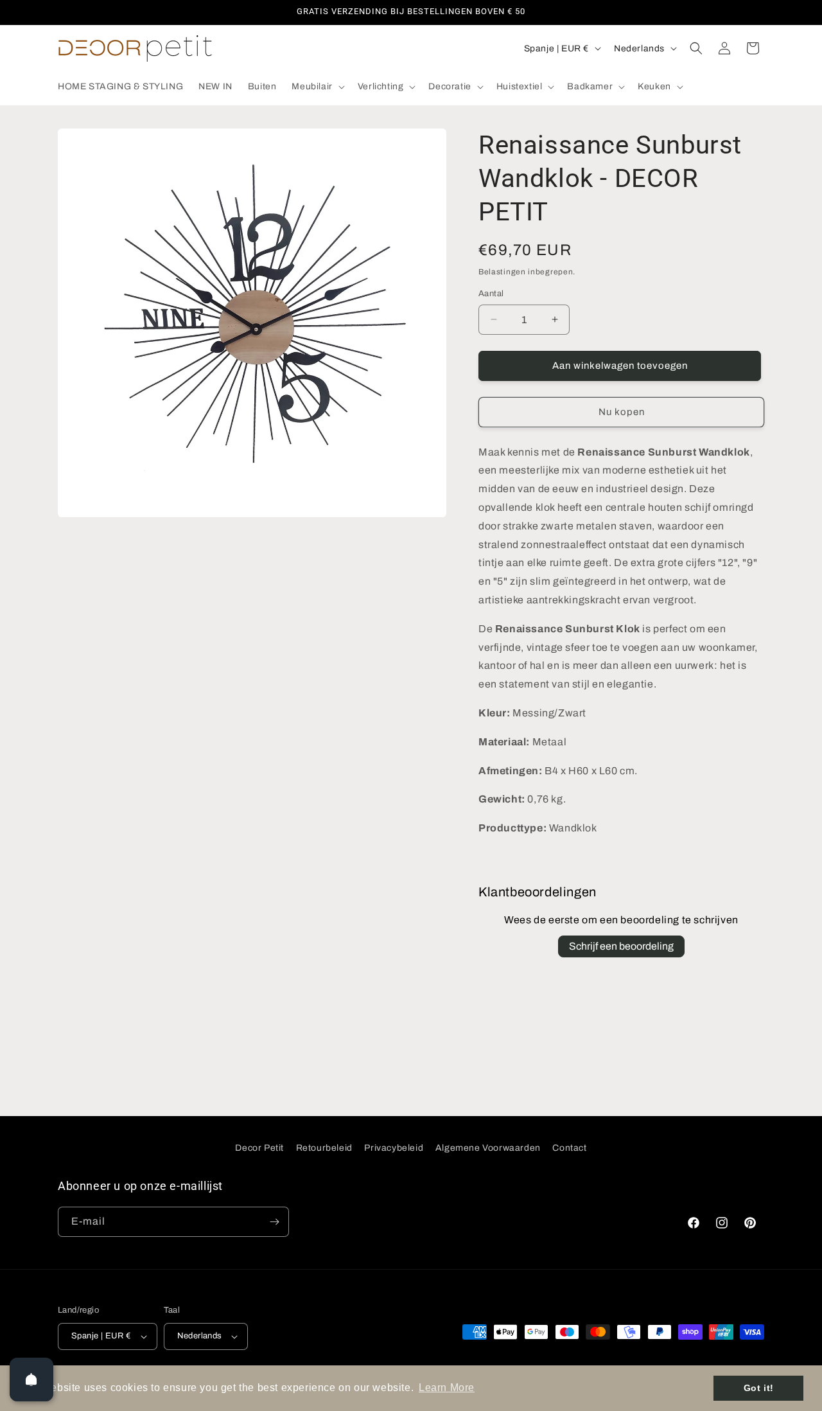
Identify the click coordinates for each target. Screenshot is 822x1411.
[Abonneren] (274, 1222)
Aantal (490, 293)
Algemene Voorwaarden (488, 1148)
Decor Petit (259, 1148)
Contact (569, 1148)
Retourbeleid (324, 1148)
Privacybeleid (393, 1148)
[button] (316, 86)
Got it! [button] (759, 1388)
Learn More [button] (447, 1387)
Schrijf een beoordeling (621, 946)
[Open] (31, 1379)
